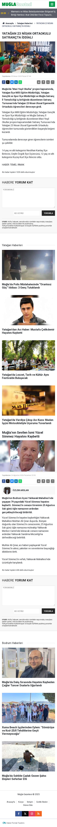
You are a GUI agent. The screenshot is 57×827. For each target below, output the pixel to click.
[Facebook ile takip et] (18, 813)
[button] (43, 82)
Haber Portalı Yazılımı (15, 823)
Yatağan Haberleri (25, 23)
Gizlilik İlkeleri (42, 802)
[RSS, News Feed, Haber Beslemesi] (38, 813)
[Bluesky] (12, 82)
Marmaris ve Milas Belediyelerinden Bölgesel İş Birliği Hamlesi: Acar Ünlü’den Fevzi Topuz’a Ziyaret (33, 13)
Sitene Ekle (28, 805)
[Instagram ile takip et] (31, 813)
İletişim (30, 802)
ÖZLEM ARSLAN (21, 490)
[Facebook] (3, 82)
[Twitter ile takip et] (25, 813)
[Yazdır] (38, 82)
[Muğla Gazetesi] (17, 4)
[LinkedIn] (16, 82)
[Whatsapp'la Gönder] (20, 82)
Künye (21, 802)
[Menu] (52, 4)
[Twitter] (8, 82)
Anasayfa (9, 23)
